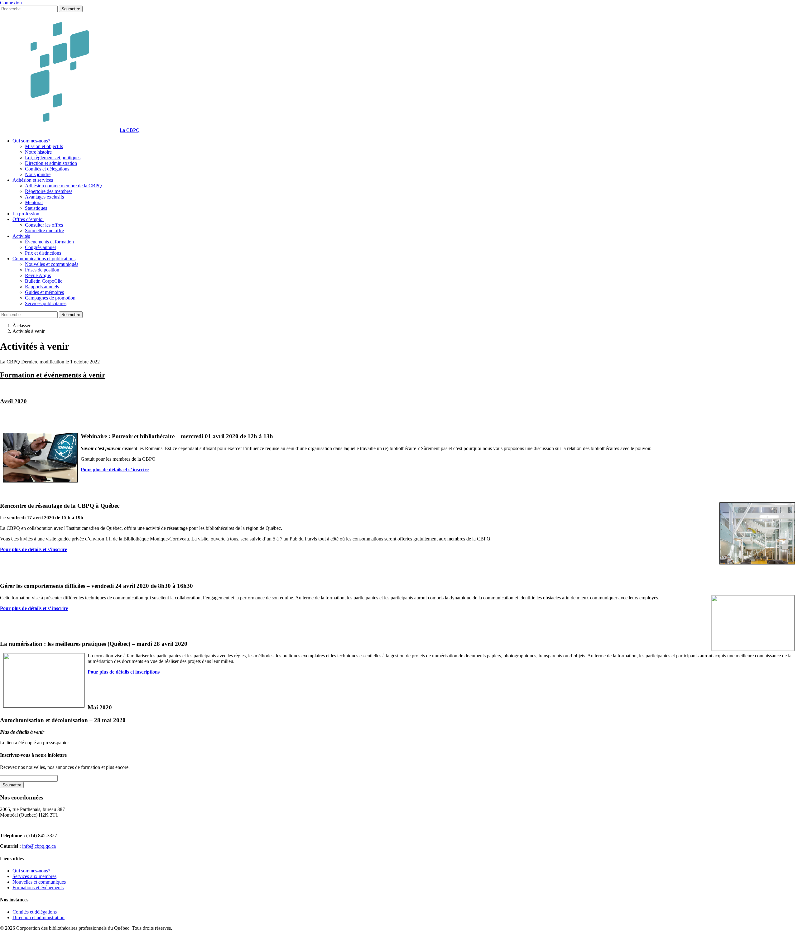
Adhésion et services (32, 180)
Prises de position (42, 269)
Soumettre (70, 9)
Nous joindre (37, 174)
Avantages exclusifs (44, 196)
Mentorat (34, 202)
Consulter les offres (44, 225)
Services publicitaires (45, 303)
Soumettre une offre (44, 230)
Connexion (11, 2)
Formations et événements (38, 887)
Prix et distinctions (43, 253)
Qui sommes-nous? (31, 140)
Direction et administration (51, 163)
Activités (21, 236)
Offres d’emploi (28, 219)
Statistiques (36, 208)
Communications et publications (43, 258)
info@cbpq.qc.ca (39, 846)
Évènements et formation (49, 241)
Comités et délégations (47, 168)
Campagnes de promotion (50, 297)
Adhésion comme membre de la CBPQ (63, 185)
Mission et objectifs (44, 146)
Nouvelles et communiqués (51, 264)
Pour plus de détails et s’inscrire (33, 549)
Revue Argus (38, 275)
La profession (25, 213)
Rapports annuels (42, 286)
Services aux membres (34, 876)
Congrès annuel (40, 247)
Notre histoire (38, 152)
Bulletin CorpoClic (43, 281)
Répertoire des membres (48, 191)
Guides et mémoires (44, 292)
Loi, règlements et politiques (52, 157)
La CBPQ (130, 130)
